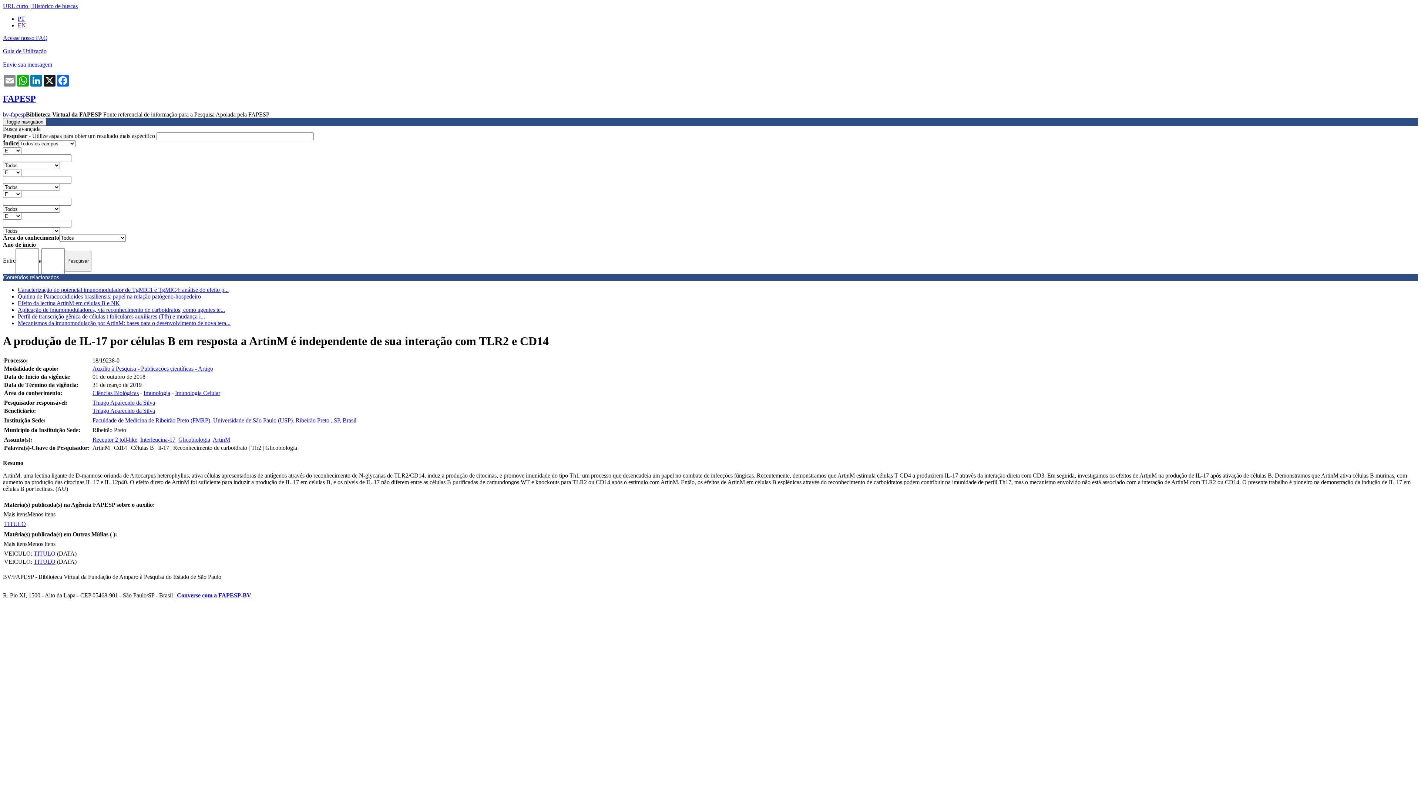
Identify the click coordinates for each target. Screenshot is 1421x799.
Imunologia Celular (197, 393)
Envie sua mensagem (27, 64)
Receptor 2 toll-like (115, 439)
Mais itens (15, 514)
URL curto (15, 6)
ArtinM (221, 439)
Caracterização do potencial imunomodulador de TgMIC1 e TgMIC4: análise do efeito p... (123, 290)
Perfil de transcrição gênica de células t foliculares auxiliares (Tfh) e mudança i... (111, 316)
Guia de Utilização (25, 51)
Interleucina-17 (157, 439)
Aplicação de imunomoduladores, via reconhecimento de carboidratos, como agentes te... (121, 310)
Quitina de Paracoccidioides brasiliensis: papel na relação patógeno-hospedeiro (109, 296)
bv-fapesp (14, 114)
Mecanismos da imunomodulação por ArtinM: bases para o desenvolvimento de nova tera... (124, 323)
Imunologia (157, 393)
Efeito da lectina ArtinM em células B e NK (69, 303)
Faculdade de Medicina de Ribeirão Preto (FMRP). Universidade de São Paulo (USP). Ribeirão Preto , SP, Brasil (224, 420)
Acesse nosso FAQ (25, 38)
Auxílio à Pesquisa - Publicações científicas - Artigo (153, 368)
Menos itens (41, 514)
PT (21, 19)
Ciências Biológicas (116, 393)
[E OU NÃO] (12, 150)
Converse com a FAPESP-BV (214, 595)
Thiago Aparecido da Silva (124, 403)
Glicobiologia (194, 439)
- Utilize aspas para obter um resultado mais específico (80, 136)
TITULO (15, 524)
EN (22, 25)
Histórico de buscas (55, 6)
